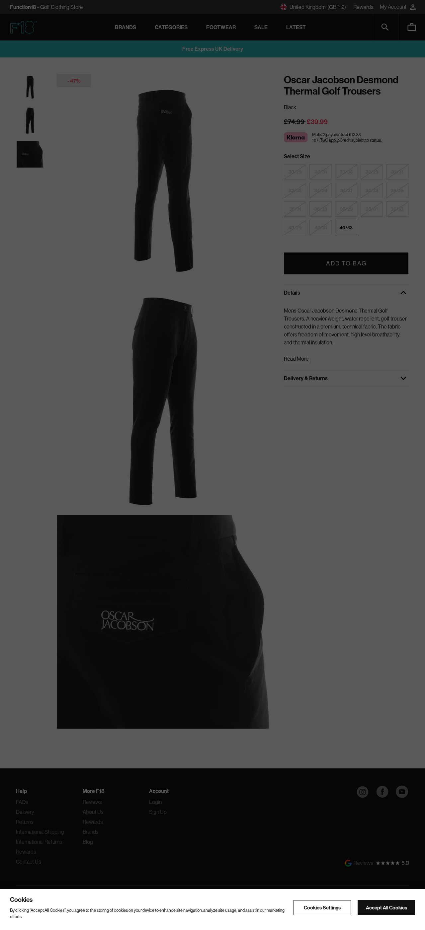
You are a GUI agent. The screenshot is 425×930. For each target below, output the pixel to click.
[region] (212, 909)
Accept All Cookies (386, 908)
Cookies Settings (322, 908)
